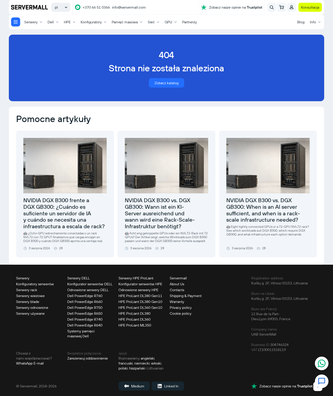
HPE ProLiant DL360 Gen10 (140, 307)
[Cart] (281, 7)
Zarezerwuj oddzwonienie (87, 358)
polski (123, 368)
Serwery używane (30, 313)
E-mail (39, 363)
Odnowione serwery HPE (138, 290)
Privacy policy (181, 307)
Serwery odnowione (32, 307)
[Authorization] (291, 7)
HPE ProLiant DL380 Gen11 (140, 295)
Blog (300, 22)
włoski (156, 363)
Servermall (178, 278)
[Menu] (15, 21)
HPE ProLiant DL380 (134, 313)
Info (313, 22)
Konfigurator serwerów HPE (140, 284)
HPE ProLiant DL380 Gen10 (140, 301)
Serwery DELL (78, 278)
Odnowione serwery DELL (88, 290)
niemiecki (142, 363)
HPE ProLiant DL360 (134, 319)
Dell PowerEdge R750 (84, 307)
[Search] (271, 7)
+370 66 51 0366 (96, 7)
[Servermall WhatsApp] (77, 7)
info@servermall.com (129, 7)
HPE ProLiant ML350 (134, 325)
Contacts (177, 290)
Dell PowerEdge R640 (84, 325)
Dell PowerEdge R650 (84, 313)
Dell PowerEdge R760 (84, 295)
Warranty (177, 301)
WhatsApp (24, 363)
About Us (177, 284)
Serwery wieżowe (30, 295)
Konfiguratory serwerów (35, 284)
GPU (168, 22)
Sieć (151, 22)
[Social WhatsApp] (321, 364)
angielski (147, 358)
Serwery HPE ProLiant (135, 278)
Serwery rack (26, 290)
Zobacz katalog (166, 83)
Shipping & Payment (186, 295)
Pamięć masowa (125, 22)
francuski (125, 363)
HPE (67, 22)
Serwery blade (27, 301)
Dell (51, 22)
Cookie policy (180, 313)
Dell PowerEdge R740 (84, 319)
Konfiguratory (91, 22)
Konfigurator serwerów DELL (89, 284)
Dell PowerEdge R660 (84, 301)
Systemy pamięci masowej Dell (80, 333)
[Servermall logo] (29, 7)
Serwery (31, 22)
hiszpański (137, 368)
